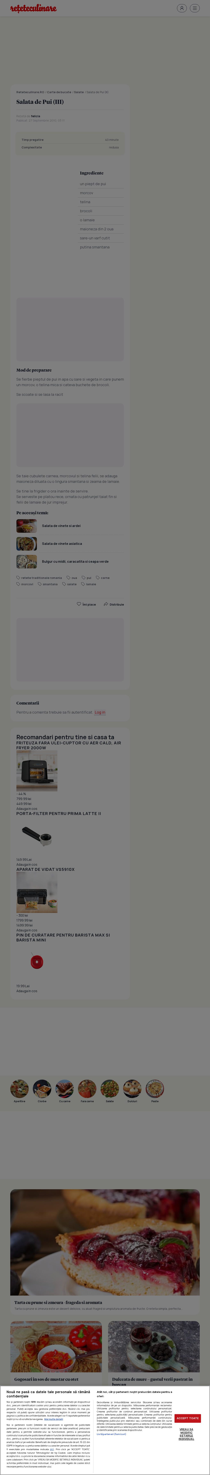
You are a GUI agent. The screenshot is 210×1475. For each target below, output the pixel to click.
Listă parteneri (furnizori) (111, 1434)
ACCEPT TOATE (188, 1418)
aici (52, 1449)
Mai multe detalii (53, 1419)
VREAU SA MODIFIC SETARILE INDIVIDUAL (186, 1434)
